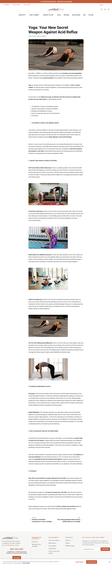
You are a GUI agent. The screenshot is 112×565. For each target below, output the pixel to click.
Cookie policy (52, 548)
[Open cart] (108, 9)
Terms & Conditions (54, 540)
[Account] (105, 9)
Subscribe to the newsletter (36, 545)
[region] (56, 562)
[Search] (101, 9)
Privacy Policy (26, 563)
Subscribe (105, 549)
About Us (68, 540)
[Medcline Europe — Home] (56, 9)
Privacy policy (52, 546)
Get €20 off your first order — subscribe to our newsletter (57, 1)
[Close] (109, 562)
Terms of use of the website (54, 552)
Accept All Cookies (91, 562)
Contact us (35, 541)
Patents (68, 543)
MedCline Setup (70, 546)
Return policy (52, 543)
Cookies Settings (80, 562)
